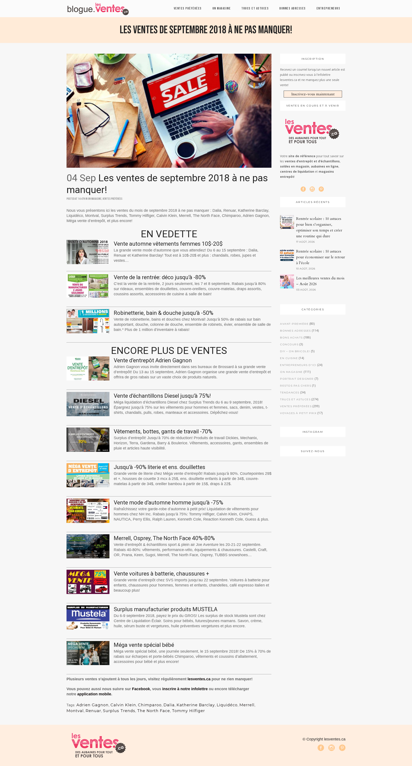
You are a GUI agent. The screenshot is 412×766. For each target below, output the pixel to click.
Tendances (289, 392)
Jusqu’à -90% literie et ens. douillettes (159, 467)
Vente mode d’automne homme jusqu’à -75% (168, 502)
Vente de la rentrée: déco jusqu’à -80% (160, 277)
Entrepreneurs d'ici (298, 365)
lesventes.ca (199, 679)
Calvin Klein (123, 705)
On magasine (94, 199)
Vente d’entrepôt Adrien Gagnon (153, 360)
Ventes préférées (112, 199)
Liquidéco (227, 705)
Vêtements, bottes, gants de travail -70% (163, 431)
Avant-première (294, 323)
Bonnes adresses (295, 330)
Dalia (169, 705)
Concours (289, 344)
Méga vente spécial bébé (144, 645)
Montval (75, 710)
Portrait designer (297, 378)
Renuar (93, 710)
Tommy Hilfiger (188, 710)
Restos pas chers (295, 385)
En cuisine (289, 358)
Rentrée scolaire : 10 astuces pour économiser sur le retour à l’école (320, 257)
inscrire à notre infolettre (185, 689)
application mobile (94, 694)
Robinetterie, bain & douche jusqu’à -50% (163, 313)
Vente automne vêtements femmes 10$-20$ (168, 244)
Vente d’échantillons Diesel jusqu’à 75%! (162, 396)
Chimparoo (150, 705)
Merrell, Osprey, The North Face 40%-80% (164, 538)
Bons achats (291, 337)
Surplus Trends (119, 710)
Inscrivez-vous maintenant (313, 94)
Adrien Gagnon (92, 705)
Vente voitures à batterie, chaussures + (161, 573)
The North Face (153, 710)
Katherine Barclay (196, 705)
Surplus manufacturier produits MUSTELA (165, 609)
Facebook (141, 689)
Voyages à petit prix (298, 413)
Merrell (246, 705)
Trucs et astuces (295, 399)
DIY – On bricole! (295, 351)
